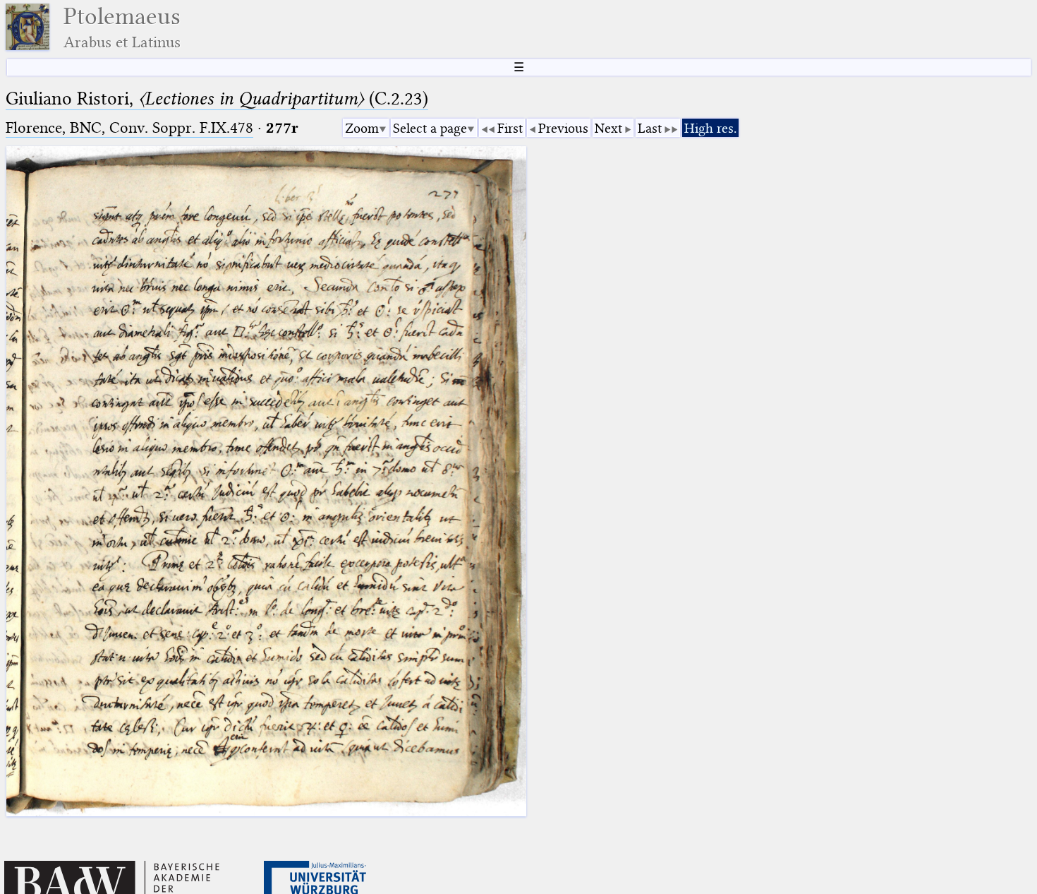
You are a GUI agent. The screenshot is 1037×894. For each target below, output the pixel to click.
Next (608, 128)
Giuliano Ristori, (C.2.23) (217, 98)
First (510, 128)
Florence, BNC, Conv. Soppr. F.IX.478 (129, 127)
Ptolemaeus (122, 27)
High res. (710, 128)
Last (650, 128)
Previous (563, 128)
